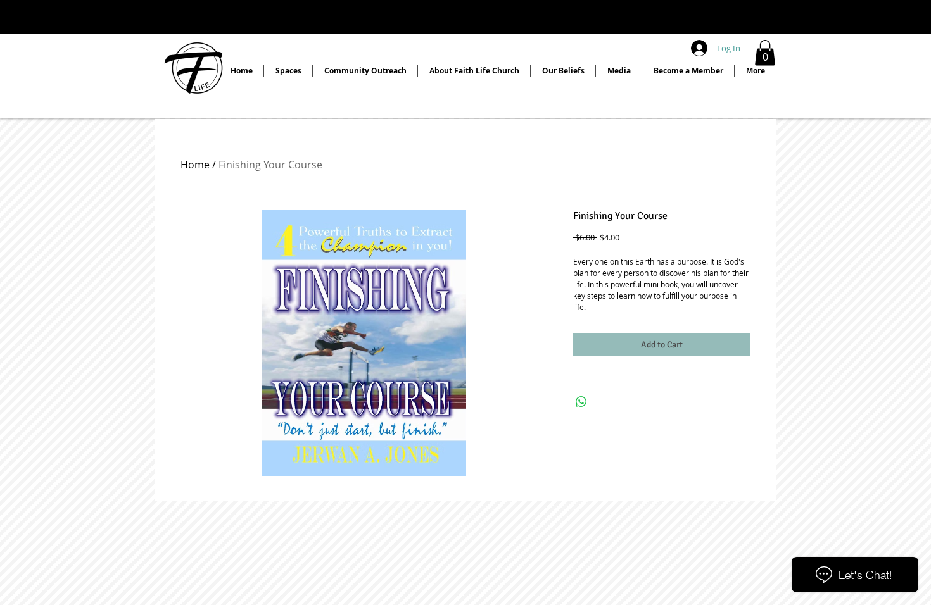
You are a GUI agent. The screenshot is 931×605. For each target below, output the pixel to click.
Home (195, 165)
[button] (765, 53)
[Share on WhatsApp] (581, 401)
